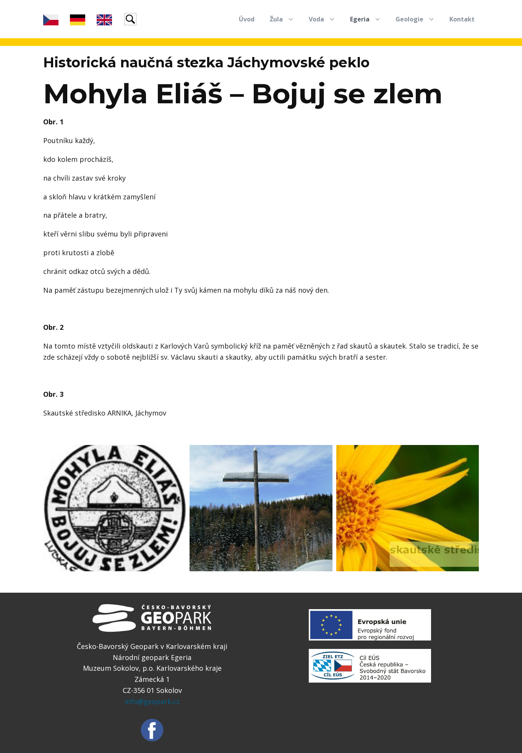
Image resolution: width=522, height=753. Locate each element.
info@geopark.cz (152, 701)
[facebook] (152, 730)
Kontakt (462, 19)
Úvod (247, 19)
